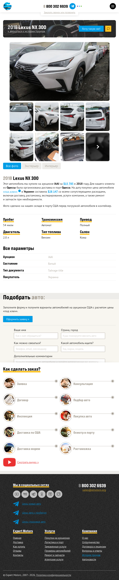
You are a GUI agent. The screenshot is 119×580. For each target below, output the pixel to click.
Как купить (19, 546)
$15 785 (68, 183)
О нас (85, 537)
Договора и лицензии (94, 546)
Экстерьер (32, 166)
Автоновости (89, 559)
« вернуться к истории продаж (26, 31)
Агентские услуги (54, 559)
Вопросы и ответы (92, 550)
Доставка (18, 542)
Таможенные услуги (55, 546)
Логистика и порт (54, 542)
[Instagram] (58, 494)
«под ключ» (10, 191)
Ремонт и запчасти (55, 555)
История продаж (91, 555)
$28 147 (53, 191)
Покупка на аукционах (57, 537)
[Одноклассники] (42, 494)
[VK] (25, 494)
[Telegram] (33, 494)
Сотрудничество (91, 542)
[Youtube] (16, 494)
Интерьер (51, 166)
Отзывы (17, 550)
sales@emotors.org (94, 490)
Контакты (18, 555)
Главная (17, 537)
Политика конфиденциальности (53, 575)
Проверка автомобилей (58, 550)
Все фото (12, 166)
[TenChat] (50, 494)
